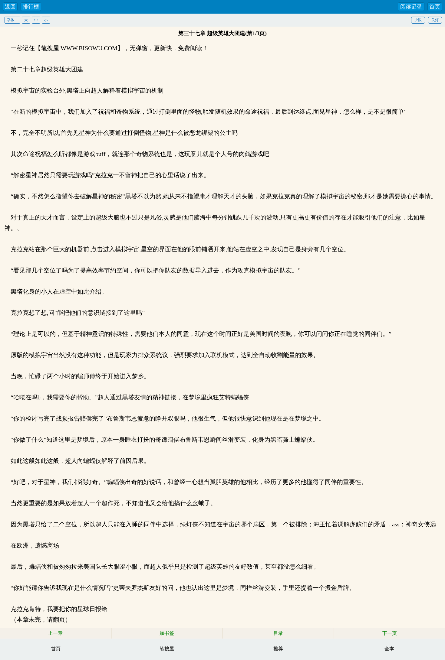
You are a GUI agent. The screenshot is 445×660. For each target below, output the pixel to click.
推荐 (278, 648)
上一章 (55, 633)
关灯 (435, 20)
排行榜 (31, 7)
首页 (434, 7)
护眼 (418, 20)
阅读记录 (411, 7)
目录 (278, 633)
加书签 (167, 633)
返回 (10, 7)
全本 (389, 648)
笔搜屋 (167, 648)
